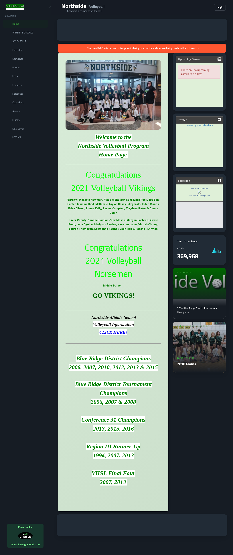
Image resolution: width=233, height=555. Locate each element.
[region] (25, 277)
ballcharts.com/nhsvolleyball (84, 11)
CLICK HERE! (113, 332)
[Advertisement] (142, 30)
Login (220, 7)
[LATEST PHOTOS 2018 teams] (199, 370)
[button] (200, 7)
